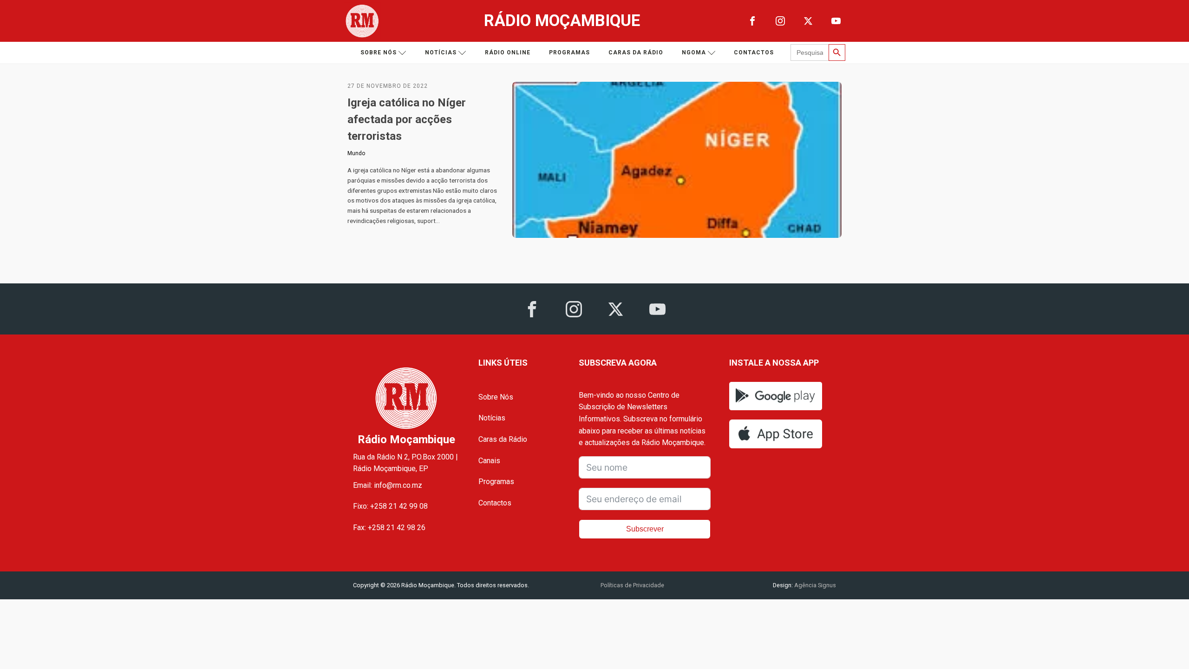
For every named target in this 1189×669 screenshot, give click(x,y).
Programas (569, 52)
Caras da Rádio (635, 52)
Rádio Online (507, 52)
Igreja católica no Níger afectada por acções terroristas (406, 119)
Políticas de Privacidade (632, 585)
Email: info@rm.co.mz (387, 485)
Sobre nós (378, 52)
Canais (489, 460)
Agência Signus (814, 585)
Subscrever (645, 529)
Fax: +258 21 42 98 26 (389, 527)
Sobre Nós (495, 397)
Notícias (441, 52)
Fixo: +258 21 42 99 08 (390, 506)
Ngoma (694, 52)
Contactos (754, 52)
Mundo (356, 153)
